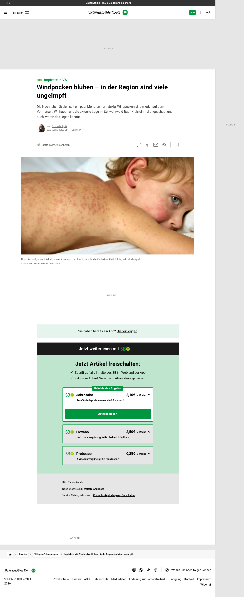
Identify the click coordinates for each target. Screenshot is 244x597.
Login (208, 12)
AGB (87, 579)
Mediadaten (118, 579)
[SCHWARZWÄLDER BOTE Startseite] (108, 12)
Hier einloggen (127, 331)
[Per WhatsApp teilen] (164, 144)
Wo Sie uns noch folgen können (191, 570)
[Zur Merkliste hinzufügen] (176, 144)
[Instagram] (134, 570)
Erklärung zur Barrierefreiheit (147, 579)
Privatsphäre (61, 579)
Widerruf (205, 584)
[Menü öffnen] (5, 12)
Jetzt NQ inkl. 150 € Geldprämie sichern (108, 2)
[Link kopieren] (138, 144)
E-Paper (18, 12)
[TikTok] (148, 570)
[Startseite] (10, 554)
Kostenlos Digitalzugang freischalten (114, 495)
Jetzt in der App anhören (56, 145)
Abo (192, 12)
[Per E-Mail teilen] (155, 144)
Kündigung (174, 579)
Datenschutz (100, 579)
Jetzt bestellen (107, 414)
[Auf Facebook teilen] (147, 144)
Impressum (204, 579)
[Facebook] (155, 570)
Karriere (76, 579)
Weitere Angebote (94, 488)
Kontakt (189, 579)
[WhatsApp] (141, 570)
